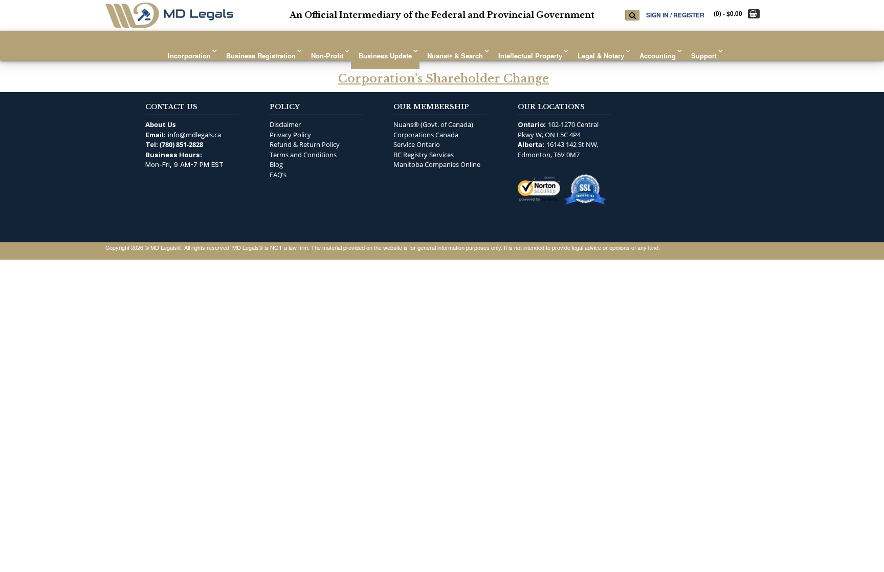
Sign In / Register (675, 14)
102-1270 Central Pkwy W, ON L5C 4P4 (558, 129)
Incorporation (189, 55)
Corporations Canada (425, 134)
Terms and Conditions (303, 154)
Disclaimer (285, 124)
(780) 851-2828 (181, 144)
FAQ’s (278, 174)
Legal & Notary (601, 55)
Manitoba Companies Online (436, 164)
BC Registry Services (423, 154)
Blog (276, 164)
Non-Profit (327, 55)
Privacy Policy (290, 134)
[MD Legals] (169, 15)
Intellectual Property (530, 55)
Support (704, 55)
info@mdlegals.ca (194, 134)
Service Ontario (416, 144)
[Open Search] (632, 15)
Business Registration (261, 55)
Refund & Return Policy (305, 144)
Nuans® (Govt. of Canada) (433, 124)
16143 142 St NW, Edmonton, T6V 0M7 (558, 149)
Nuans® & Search (455, 55)
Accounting (657, 55)
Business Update (385, 55)
